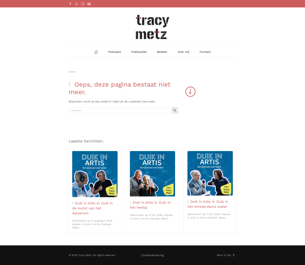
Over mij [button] (183, 52)
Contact (205, 52)
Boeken (162, 52)
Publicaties (138, 52)
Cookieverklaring (152, 255)
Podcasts (114, 52)
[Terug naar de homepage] (152, 26)
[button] (233, 255)
